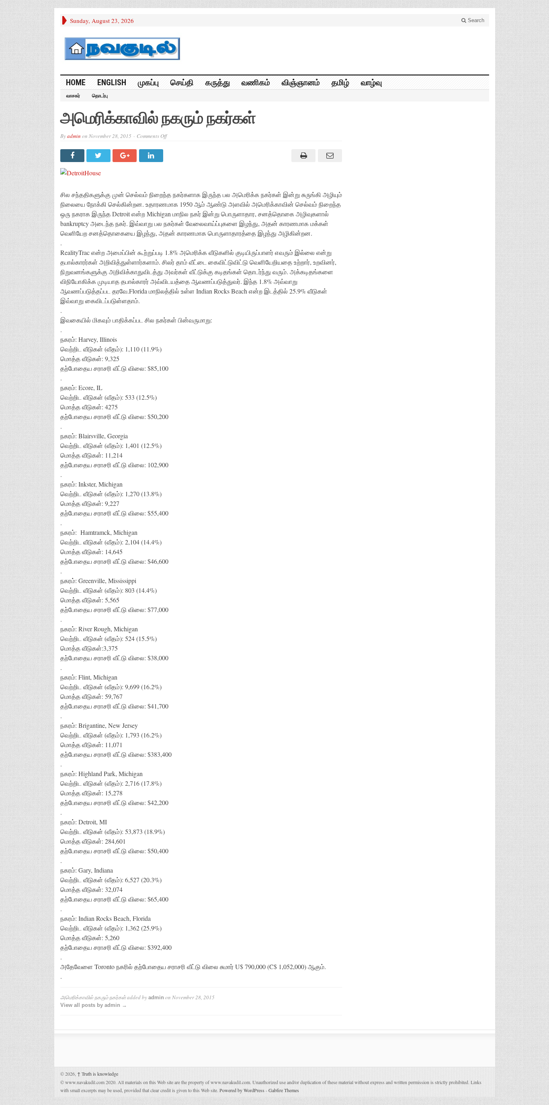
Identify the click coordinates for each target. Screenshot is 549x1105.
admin (74, 136)
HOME (76, 82)
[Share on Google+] (126, 155)
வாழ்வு (371, 82)
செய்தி (182, 82)
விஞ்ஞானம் (301, 82)
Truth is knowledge (97, 1073)
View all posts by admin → (93, 1005)
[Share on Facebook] (73, 155)
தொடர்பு (100, 96)
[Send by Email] (328, 155)
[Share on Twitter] (99, 155)
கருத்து (217, 82)
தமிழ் (340, 82)
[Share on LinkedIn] (152, 155)
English (111, 82)
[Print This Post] (302, 155)
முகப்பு (148, 82)
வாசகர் (73, 96)
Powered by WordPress (241, 1090)
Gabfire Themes (283, 1090)
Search (475, 20)
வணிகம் (256, 82)
